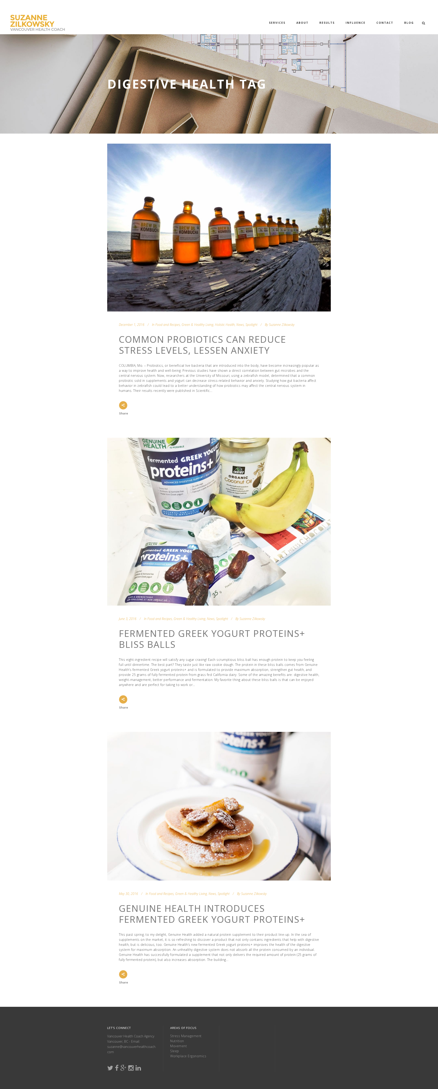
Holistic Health (225, 324)
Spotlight (251, 324)
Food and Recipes (167, 324)
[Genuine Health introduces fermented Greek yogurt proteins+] (219, 806)
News (240, 324)
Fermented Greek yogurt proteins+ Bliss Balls (212, 639)
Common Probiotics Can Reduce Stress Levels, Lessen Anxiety (202, 344)
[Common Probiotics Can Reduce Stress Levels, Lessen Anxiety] (219, 227)
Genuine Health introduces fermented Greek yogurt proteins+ (212, 914)
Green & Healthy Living (197, 324)
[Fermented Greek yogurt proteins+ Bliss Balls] (219, 522)
